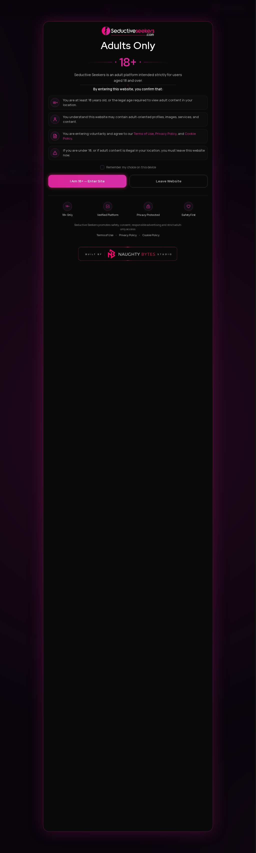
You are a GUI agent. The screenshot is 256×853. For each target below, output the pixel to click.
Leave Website (169, 181)
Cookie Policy (151, 235)
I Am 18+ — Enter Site (87, 181)
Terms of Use (144, 133)
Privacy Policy (165, 133)
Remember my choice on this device (131, 167)
